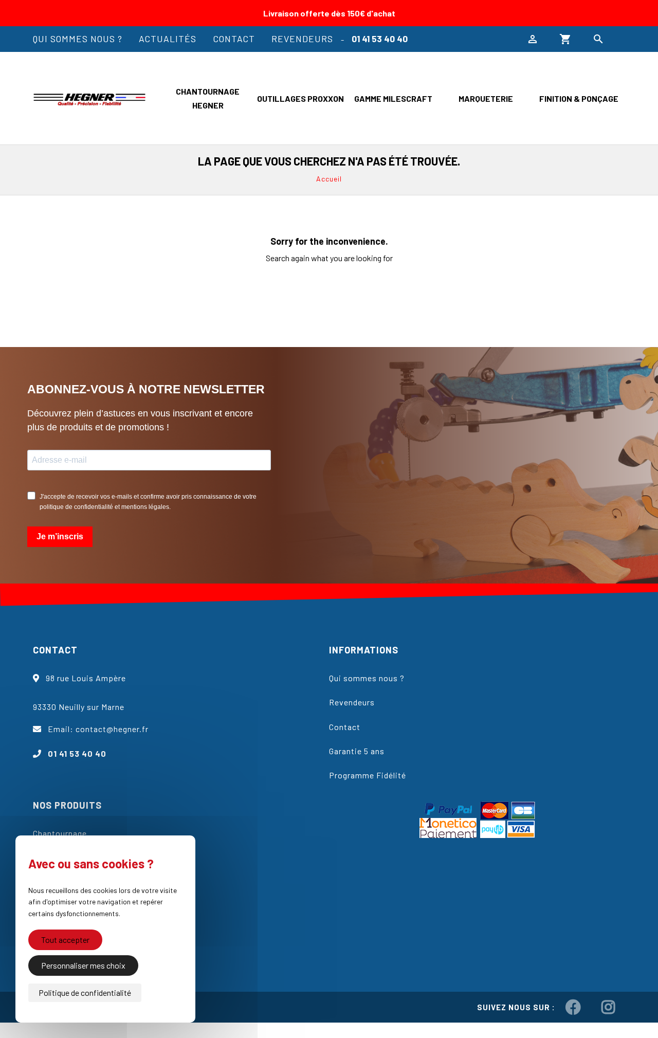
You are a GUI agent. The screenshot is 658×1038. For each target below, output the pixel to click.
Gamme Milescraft (393, 98)
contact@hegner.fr (112, 729)
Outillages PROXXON (300, 98)
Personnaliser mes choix (83, 965)
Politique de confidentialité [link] (85, 992)
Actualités (167, 38)
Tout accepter (65, 939)
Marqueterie (486, 98)
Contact (234, 38)
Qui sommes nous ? (77, 38)
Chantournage (60, 833)
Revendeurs (302, 38)
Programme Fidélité (367, 775)
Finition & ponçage (578, 98)
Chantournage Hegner (208, 98)
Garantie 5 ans (357, 751)
